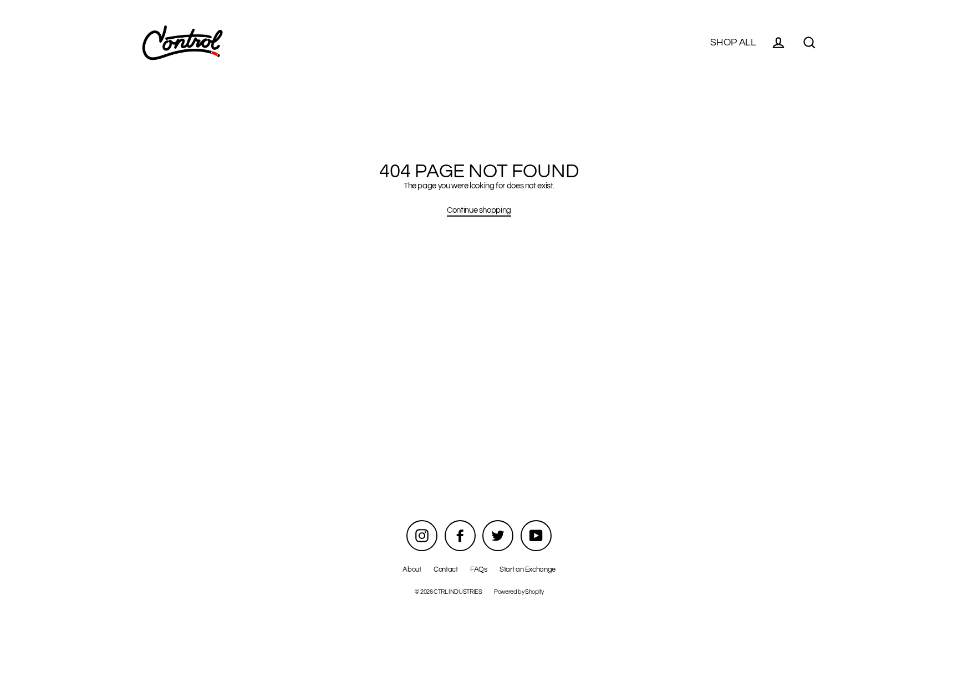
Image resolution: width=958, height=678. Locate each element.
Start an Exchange (528, 569)
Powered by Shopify (518, 592)
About (411, 569)
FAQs (478, 569)
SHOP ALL (733, 42)
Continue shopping (479, 210)
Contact (445, 569)
